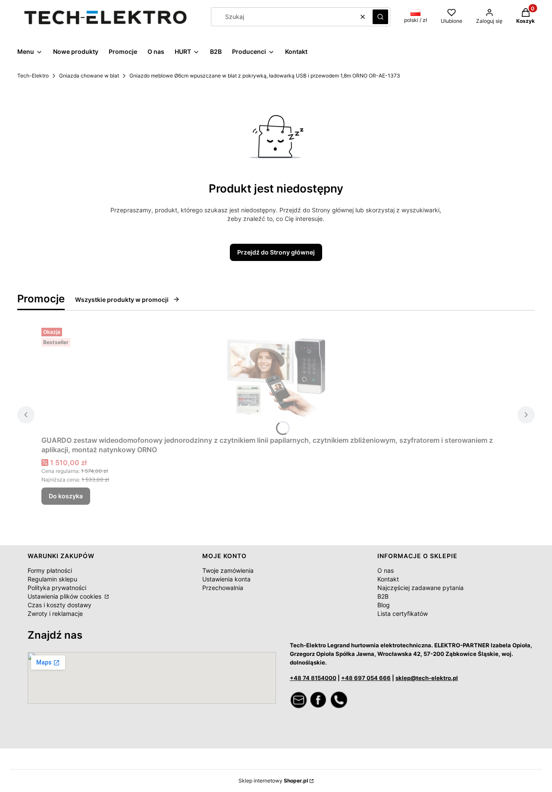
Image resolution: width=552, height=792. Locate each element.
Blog (383, 605)
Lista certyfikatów (402, 613)
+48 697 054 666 (366, 677)
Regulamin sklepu (52, 579)
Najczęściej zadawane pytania (420, 587)
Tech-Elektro (33, 75)
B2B (383, 596)
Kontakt (388, 579)
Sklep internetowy (273, 780)
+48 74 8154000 (313, 677)
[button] (380, 16)
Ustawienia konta (226, 579)
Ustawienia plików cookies (65, 596)
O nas (385, 570)
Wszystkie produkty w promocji (122, 299)
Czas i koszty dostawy (59, 605)
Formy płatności (50, 570)
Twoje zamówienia (228, 570)
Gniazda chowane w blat (89, 75)
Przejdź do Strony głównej (276, 252)
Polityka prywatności (57, 587)
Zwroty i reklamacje (55, 613)
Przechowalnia (222, 587)
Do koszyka (66, 496)
